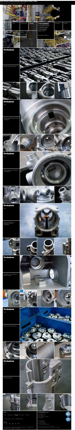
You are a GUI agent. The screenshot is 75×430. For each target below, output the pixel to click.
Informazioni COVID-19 (43, 35)
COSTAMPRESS (43, 24)
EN (65, 29)
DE (67, 29)
